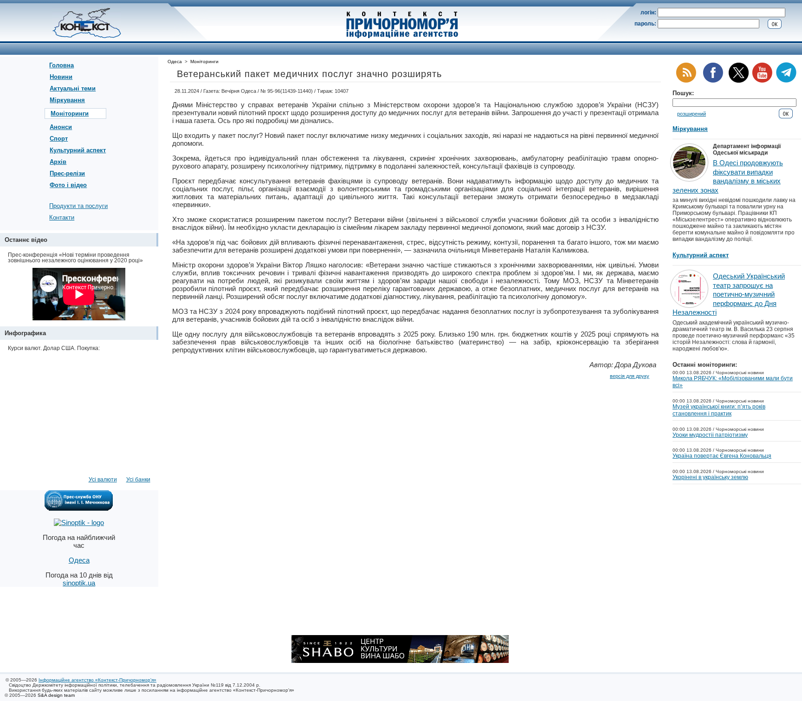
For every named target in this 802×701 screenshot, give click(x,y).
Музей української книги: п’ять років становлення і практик (719, 410)
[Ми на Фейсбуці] (712, 81)
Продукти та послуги (78, 205)
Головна (61, 65)
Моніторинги (70, 113)
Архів (58, 161)
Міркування (67, 100)
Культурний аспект (78, 150)
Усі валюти (103, 479)
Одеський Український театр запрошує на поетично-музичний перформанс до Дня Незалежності (729, 294)
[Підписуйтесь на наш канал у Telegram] (786, 81)
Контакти (61, 217)
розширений (691, 114)
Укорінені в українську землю (710, 477)
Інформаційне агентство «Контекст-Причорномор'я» (97, 679)
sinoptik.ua (79, 583)
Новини (61, 76)
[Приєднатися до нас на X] (738, 81)
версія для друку (629, 376)
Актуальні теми (73, 88)
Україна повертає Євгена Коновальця (722, 456)
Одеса (175, 61)
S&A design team (56, 695)
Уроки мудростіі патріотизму (710, 435)
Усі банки (138, 479)
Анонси (61, 126)
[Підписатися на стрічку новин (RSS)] (686, 81)
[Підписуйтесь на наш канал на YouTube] (762, 81)
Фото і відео (68, 185)
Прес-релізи (67, 173)
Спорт (59, 138)
